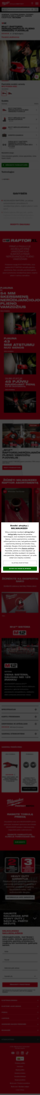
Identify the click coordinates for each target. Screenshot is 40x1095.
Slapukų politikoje (28, 548)
